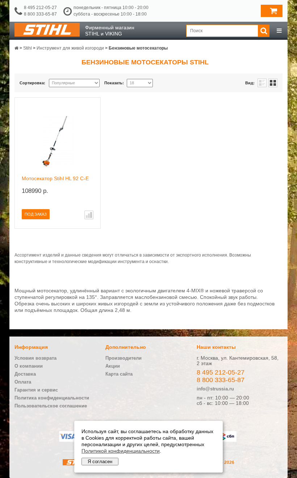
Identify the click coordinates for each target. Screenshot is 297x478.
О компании (28, 366)
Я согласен (100, 461)
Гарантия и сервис (36, 390)
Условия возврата (35, 358)
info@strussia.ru (215, 389)
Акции (112, 366)
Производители (123, 358)
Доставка (25, 374)
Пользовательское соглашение (50, 406)
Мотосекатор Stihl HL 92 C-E (55, 178)
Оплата (22, 382)
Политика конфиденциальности (51, 398)
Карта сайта (119, 374)
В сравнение (88, 215)
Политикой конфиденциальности (120, 451)
